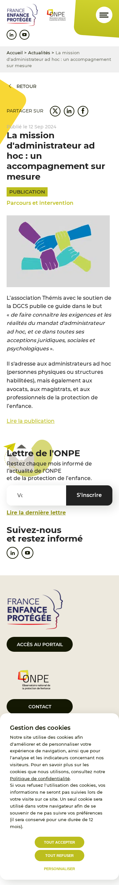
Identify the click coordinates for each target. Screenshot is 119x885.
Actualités (39, 52)
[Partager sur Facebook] (83, 111)
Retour (26, 86)
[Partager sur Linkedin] (69, 111)
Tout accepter (59, 842)
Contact (39, 707)
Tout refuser (59, 856)
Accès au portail (40, 644)
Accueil (15, 52)
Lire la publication (31, 421)
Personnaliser (59, 869)
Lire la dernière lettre (36, 512)
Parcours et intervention (40, 203)
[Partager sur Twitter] (55, 111)
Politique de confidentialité (40, 778)
